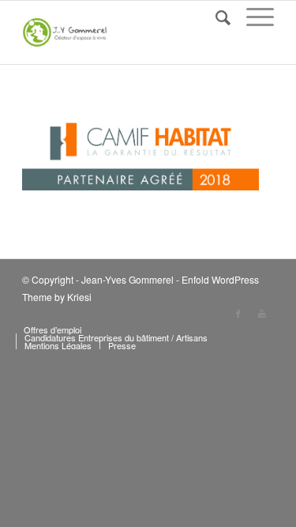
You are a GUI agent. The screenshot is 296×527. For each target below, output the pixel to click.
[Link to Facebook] (238, 313)
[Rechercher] (215, 16)
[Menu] (252, 16)
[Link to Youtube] (262, 313)
